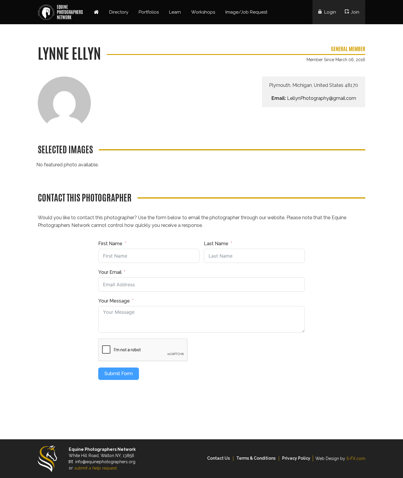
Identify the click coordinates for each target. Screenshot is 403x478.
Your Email (110, 272)
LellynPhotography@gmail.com (321, 98)
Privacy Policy (296, 458)
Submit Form (118, 373)
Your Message (114, 301)
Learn (175, 12)
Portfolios (149, 12)
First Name (110, 243)
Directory (118, 12)
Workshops (203, 12)
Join (355, 12)
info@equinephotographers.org (105, 461)
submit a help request (95, 468)
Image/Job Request (246, 12)
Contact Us (218, 458)
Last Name (216, 243)
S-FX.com (355, 458)
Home (96, 12)
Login (330, 12)
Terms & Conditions (256, 458)
